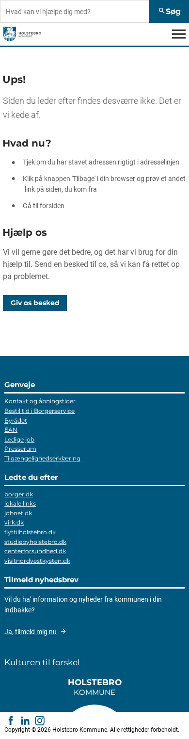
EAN (10, 429)
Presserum (20, 448)
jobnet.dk (18, 513)
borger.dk (18, 494)
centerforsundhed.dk (35, 551)
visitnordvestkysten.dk (37, 560)
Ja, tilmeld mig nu (30, 632)
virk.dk (14, 522)
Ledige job (19, 439)
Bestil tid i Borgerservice (39, 410)
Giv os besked (35, 302)
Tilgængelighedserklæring (42, 458)
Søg (169, 11)
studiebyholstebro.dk (35, 541)
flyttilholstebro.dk (30, 532)
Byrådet (15, 420)
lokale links (20, 503)
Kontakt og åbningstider (40, 401)
